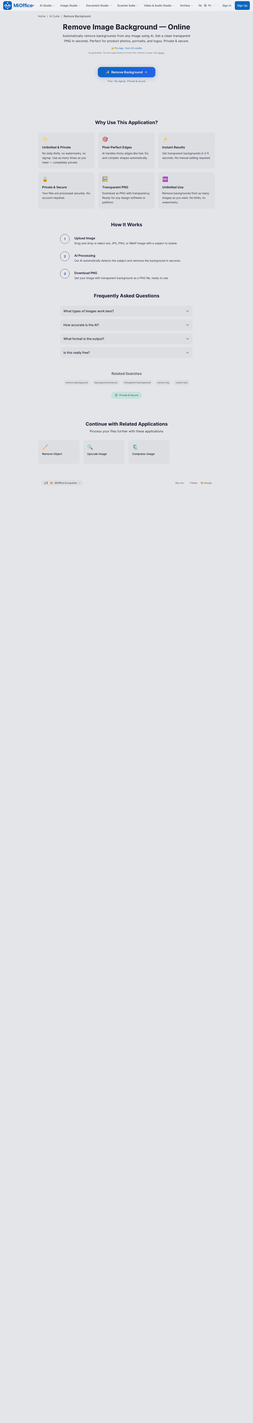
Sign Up (242, 5)
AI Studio (46, 5)
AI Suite (54, 16)
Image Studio (68, 5)
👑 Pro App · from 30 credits (126, 48)
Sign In (226, 5)
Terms (161, 52)
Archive (185, 5)
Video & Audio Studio (157, 5)
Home (41, 16)
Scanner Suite (126, 5)
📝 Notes (192, 482)
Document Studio (97, 5)
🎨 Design (206, 482)
